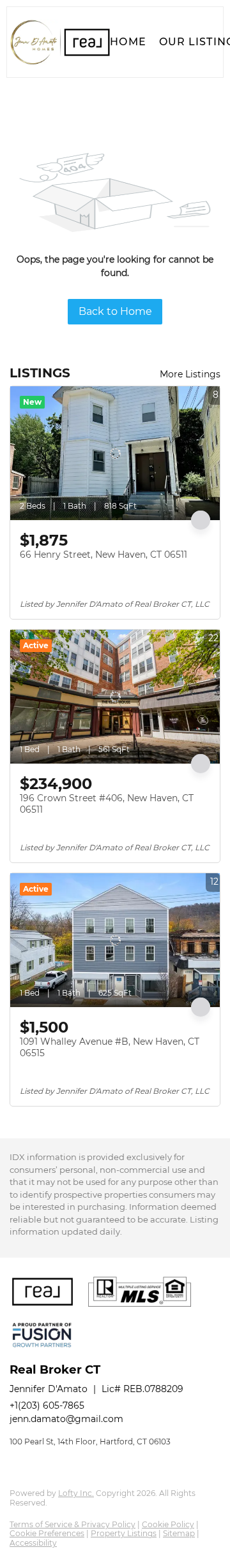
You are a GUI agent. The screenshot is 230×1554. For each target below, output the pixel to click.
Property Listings (124, 1533)
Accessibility (33, 1543)
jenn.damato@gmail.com (66, 1419)
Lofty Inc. (76, 1493)
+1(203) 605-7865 (47, 1405)
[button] (60, 42)
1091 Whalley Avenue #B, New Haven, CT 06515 (109, 1047)
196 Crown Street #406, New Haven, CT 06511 (107, 803)
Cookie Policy (168, 1524)
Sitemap (179, 1533)
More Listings (190, 374)
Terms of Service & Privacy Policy (72, 1524)
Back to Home (115, 311)
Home (128, 42)
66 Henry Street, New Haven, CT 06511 (103, 554)
